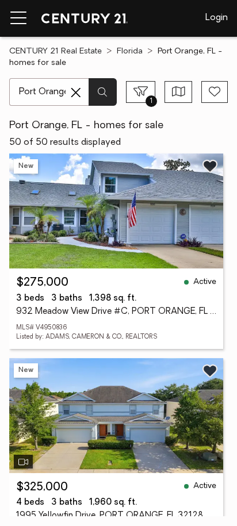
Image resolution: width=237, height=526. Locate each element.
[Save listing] (210, 166)
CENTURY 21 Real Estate (55, 51)
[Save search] (214, 92)
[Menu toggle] (18, 18)
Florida (130, 51)
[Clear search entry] (76, 92)
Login (216, 17)
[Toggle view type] (179, 92)
